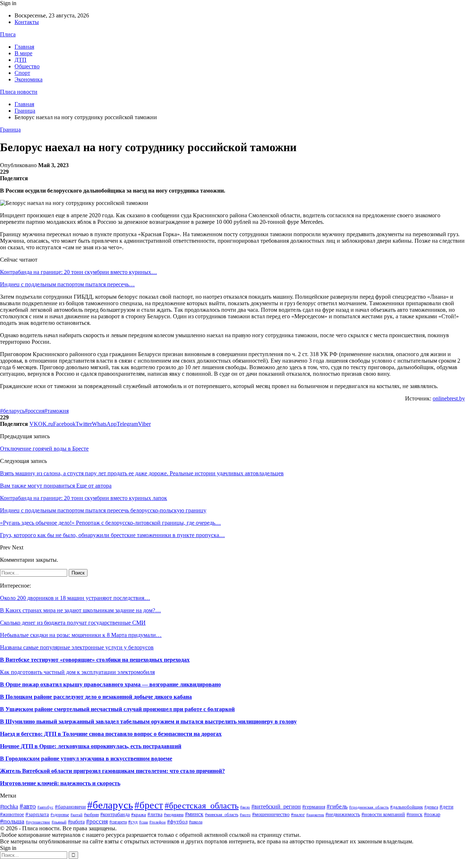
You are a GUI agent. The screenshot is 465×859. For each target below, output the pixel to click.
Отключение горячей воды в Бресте (44, 448)
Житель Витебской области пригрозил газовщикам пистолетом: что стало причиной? (112, 771)
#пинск (414, 814)
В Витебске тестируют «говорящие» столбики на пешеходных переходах (95, 660)
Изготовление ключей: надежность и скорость (60, 783)
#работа (76, 821)
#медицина (173, 814)
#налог (298, 814)
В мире (23, 53)
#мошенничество (271, 814)
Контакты (27, 22)
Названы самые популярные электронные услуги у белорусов (77, 647)
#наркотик (315, 814)
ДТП (21, 60)
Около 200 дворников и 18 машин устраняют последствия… (75, 598)
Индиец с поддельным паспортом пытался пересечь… (67, 284)
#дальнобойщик (406, 807)
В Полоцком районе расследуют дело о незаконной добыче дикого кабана (96, 697)
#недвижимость (343, 814)
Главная (24, 47)
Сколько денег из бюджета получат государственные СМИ (73, 623)
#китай (76, 814)
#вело (245, 807)
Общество (27, 66)
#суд (133, 821)
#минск (194, 814)
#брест (148, 805)
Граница (10, 129)
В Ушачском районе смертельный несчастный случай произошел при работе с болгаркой (117, 709)
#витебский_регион (276, 806)
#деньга (431, 807)
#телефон (157, 822)
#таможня (56, 411)
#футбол (177, 821)
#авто (28, 806)
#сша (143, 822)
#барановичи (70, 807)
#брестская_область (202, 805)
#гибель (337, 806)
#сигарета (118, 821)
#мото (245, 815)
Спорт (22, 73)
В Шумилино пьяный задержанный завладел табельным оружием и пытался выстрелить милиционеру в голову (148, 721)
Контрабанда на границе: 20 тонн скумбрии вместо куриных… (78, 272)
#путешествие (38, 822)
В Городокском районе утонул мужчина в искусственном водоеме (86, 758)
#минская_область (221, 814)
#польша (12, 821)
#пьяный (59, 822)
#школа (195, 821)
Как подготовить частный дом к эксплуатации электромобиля (77, 672)
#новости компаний (383, 814)
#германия (313, 807)
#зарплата (37, 814)
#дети (446, 807)
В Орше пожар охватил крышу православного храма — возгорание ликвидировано (110, 684)
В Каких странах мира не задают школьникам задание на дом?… (80, 610)
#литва (154, 814)
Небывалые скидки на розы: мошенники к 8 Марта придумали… (81, 635)
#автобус (45, 807)
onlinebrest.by (449, 398)
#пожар (432, 814)
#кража (138, 814)
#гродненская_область (369, 807)
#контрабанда (115, 814)
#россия (34, 411)
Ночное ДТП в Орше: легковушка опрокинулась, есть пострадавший (90, 746)
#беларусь (12, 411)
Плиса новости (18, 92)
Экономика (29, 79)
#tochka (9, 806)
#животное (12, 814)
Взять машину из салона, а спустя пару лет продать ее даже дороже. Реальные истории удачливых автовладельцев (142, 473)
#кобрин (91, 814)
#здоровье (59, 814)
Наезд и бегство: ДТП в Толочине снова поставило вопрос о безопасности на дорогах (111, 734)
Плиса (8, 34)
